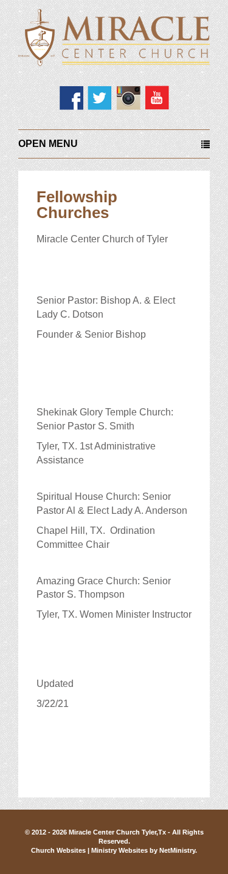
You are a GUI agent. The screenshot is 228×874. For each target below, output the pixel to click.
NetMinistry (177, 850)
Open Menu (48, 143)
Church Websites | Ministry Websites (90, 850)
